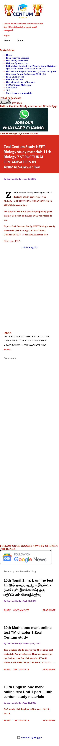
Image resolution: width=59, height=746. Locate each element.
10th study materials (17, 57)
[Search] (46, 5)
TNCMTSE (11, 87)
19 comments (21, 720)
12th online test (14, 79)
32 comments (21, 610)
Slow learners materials (19, 93)
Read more (49, 610)
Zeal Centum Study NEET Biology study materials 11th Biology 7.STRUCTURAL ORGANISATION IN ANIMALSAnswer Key (26, 340)
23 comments (21, 669)
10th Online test (15, 76)
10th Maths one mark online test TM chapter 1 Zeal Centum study (28, 632)
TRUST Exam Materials (18, 85)
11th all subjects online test (21, 82)
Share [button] (7, 349)
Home (7, 40)
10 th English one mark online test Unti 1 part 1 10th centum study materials (28, 692)
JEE (8, 90)
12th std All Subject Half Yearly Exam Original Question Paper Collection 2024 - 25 (31, 67)
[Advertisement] (29, 293)
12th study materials (17, 63)
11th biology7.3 (29, 247)
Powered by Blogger (31, 737)
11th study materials (17, 60)
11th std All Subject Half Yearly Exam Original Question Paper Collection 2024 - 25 (31, 72)
